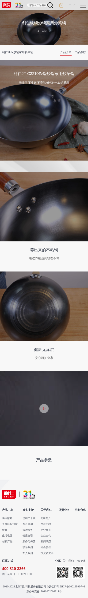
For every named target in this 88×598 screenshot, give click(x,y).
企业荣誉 (46, 529)
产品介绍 (66, 52)
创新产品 (7, 541)
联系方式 (7, 561)
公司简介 (46, 518)
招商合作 (80, 509)
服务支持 (28, 509)
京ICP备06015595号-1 (72, 586)
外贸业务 (64, 509)
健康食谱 (28, 535)
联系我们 (28, 547)
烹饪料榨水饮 (10, 524)
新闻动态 (46, 541)
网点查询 (28, 524)
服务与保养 (29, 541)
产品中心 (7, 509)
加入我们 (28, 553)
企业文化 (46, 535)
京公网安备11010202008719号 (44, 591)
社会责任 (46, 547)
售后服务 (28, 529)
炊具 (4, 529)
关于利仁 (46, 509)
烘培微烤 (7, 518)
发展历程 (46, 524)
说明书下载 (29, 518)
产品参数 (80, 52)
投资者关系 (47, 553)
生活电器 (7, 535)
